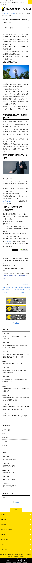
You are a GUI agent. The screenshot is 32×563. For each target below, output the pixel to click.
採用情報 (3, 524)
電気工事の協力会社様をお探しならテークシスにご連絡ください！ (22, 289)
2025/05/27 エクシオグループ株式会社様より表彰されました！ (15, 415)
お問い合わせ (5, 539)
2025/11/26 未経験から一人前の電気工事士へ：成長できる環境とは (15, 336)
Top (25, 560)
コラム (7, 14)
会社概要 (3, 534)
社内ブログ (5, 445)
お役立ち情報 (6, 430)
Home (9, 560)
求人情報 (5, 441)
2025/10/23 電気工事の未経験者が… (9, 484)
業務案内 (3, 519)
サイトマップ (5, 549)
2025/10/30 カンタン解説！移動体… (9, 478)
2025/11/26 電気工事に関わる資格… (9, 458)
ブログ (3, 544)
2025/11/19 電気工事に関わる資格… (9, 465)
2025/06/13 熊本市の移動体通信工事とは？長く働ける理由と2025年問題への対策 (15, 397)
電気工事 (13, 14)
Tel (14, 560)
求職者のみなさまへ (7, 529)
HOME (3, 14)
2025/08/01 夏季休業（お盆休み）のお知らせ (12, 362)
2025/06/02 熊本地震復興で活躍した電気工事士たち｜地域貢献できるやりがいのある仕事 (15, 406)
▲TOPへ (16, 510)
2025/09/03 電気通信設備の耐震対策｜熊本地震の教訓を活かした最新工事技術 (15, 345)
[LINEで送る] (24, 250)
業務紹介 (5, 437)
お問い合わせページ (9, 201)
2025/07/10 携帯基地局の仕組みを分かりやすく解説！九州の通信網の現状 (15, 370)
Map (19, 560)
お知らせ (5, 434)
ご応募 (9, 241)
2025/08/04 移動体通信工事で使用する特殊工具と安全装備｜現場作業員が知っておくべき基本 (15, 354)
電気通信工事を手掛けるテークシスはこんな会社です (7, 289)
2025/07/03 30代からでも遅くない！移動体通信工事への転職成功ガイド (15, 379)
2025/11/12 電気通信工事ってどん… (9, 471)
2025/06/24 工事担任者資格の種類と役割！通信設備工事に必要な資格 (15, 388)
